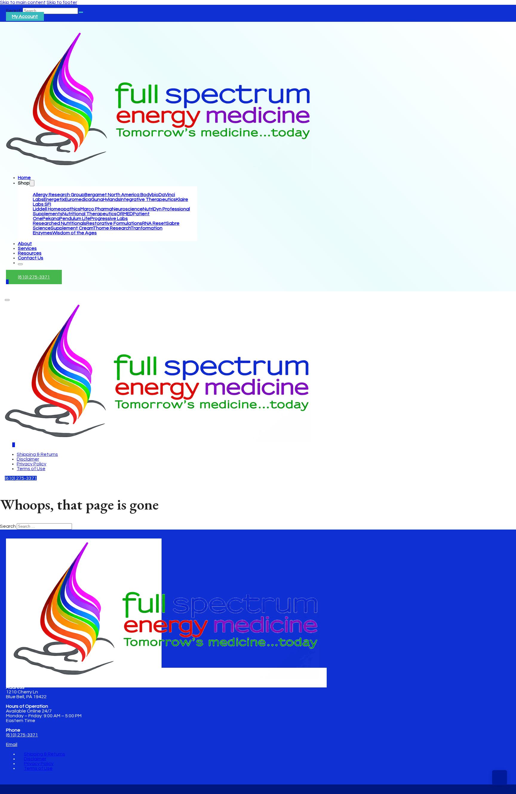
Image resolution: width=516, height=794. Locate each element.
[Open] (7, 300)
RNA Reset (154, 223)
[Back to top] (499, 777)
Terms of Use (31, 468)
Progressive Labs (109, 218)
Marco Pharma (96, 209)
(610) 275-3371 (34, 277)
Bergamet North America (112, 194)
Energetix (54, 199)
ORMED (124, 213)
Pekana (50, 218)
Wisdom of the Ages (74, 232)
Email (11, 744)
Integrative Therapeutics (148, 199)
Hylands (111, 199)
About (25, 243)
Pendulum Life (74, 218)
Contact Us (30, 258)
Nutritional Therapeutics (89, 213)
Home (24, 177)
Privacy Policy (31, 463)
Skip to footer (62, 2)
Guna (97, 199)
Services (27, 248)
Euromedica (78, 199)
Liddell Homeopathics (56, 209)
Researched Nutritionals (59, 223)
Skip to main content (23, 2)
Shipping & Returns (37, 454)
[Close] (20, 264)
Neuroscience (127, 209)
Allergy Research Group (59, 194)
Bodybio (149, 194)
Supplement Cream (72, 228)
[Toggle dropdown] (32, 183)
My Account (25, 16)
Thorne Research (111, 228)
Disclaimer (28, 459)
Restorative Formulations (114, 223)
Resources (30, 253)
